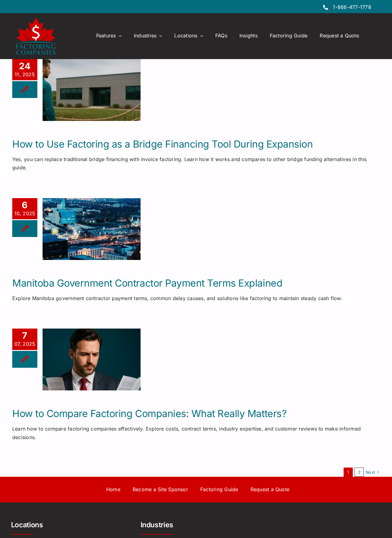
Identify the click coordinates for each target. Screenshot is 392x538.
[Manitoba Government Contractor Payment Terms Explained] (92, 229)
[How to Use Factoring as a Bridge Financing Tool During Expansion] (92, 90)
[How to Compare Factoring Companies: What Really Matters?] (92, 359)
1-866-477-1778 (352, 7)
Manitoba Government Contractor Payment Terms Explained (147, 283)
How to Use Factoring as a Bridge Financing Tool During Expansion (162, 144)
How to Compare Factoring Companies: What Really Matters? (149, 413)
